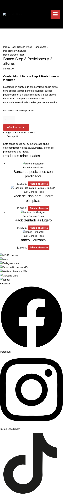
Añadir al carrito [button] (39, 184)
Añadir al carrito (16, 127)
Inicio (6, 47)
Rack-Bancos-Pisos (21, 47)
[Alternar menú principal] (55, 14)
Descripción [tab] (12, 136)
